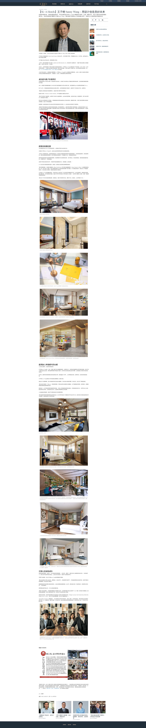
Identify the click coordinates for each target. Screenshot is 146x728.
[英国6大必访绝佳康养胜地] (92, 30)
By (42, 718)
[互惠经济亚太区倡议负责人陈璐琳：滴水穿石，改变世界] (80, 707)
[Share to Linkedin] (102, 20)
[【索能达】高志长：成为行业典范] (46, 707)
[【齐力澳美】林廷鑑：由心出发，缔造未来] (63, 707)
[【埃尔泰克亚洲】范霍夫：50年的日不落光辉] (98, 707)
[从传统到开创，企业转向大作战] (92, 36)
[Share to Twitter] (99, 20)
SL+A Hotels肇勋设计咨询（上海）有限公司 (49, 69)
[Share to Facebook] (96, 20)
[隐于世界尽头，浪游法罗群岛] (92, 42)
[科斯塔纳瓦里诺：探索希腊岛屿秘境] (92, 53)
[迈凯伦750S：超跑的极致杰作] (92, 47)
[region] (99, 64)
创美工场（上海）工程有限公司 (52, 688)
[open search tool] (106, 4)
